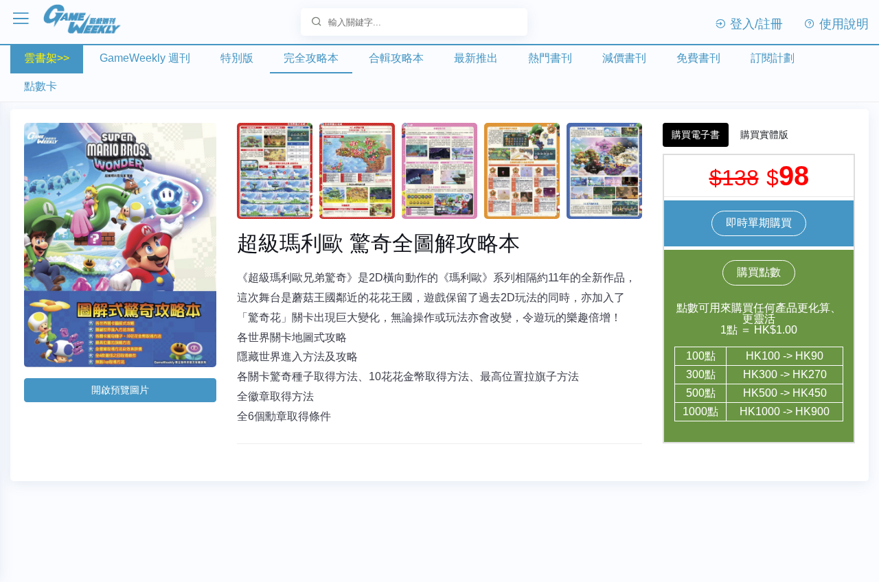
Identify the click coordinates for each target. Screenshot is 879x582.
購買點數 (759, 272)
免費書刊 (698, 58)
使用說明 (842, 24)
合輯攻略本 (396, 58)
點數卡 (40, 86)
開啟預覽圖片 (120, 389)
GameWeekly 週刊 (145, 58)
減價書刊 (624, 58)
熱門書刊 (550, 58)
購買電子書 (696, 134)
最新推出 (476, 58)
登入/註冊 (755, 24)
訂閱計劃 (773, 58)
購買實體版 (764, 134)
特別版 (236, 58)
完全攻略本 (311, 58)
